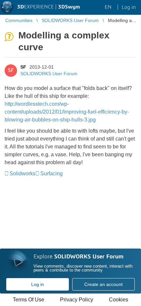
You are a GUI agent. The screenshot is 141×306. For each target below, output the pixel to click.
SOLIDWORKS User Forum (48, 73)
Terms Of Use (28, 299)
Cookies (118, 299)
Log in (37, 284)
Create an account (103, 284)
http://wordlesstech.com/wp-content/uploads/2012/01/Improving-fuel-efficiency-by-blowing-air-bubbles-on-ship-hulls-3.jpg (67, 111)
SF (23, 67)
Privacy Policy (76, 299)
